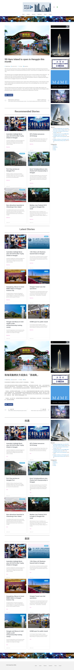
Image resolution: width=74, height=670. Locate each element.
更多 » (7, 456)
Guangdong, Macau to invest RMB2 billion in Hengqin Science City (15, 288)
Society (28, 14)
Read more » (8, 147)
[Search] (67, 26)
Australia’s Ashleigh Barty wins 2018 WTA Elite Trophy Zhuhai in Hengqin (15, 135)
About (23, 14)
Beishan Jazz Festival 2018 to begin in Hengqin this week (38, 207)
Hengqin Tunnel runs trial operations (60, 136)
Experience (40, 14)
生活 (25, 379)
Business (33, 14)
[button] (9, 95)
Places (45, 14)
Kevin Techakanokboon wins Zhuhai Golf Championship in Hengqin (39, 170)
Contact (50, 14)
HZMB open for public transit (39, 322)
